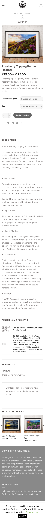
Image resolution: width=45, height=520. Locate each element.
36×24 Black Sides (31, 340)
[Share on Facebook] (4, 123)
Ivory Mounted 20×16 (27, 349)
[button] (3, 5)
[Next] (43, 430)
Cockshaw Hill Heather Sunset (32, 437)
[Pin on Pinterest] (17, 123)
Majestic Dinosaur (9, 436)
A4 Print (32, 343)
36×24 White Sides (20, 343)
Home (16, 13)
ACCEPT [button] (22, 516)
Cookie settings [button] (32, 512)
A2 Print (21, 345)
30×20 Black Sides (25, 338)
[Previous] (1, 430)
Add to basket (22, 115)
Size (3, 106)
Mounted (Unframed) (34, 328)
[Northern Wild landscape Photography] (23, 4)
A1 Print (28, 345)
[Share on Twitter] (8, 123)
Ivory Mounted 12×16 (24, 346)
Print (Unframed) (19, 330)
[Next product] (22, 17)
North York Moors (25, 13)
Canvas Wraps (19, 328)
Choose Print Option (9, 98)
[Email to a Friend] (13, 123)
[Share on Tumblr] (21, 123)
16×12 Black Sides (20, 336)
